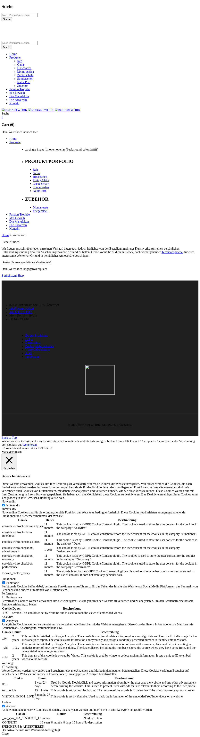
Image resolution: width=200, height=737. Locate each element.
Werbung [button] (7, 663)
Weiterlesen (29, 444)
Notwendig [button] (8, 501)
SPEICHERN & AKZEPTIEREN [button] (23, 726)
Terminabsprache (172, 252)
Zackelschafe (41, 183)
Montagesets (40, 207)
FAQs (29, 339)
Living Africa (41, 180)
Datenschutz (32, 342)
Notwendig (13, 505)
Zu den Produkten (36, 335)
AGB (28, 353)
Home (5, 235)
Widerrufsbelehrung (37, 349)
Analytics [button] (7, 617)
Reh (35, 169)
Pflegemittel (40, 211)
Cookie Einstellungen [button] (16, 448)
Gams (36, 173)
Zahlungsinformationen (39, 346)
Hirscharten (40, 176)
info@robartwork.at (21, 308)
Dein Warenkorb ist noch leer (20, 132)
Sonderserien (41, 187)
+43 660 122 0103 (20, 312)
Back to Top (9, 437)
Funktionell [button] (9, 579)
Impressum (32, 356)
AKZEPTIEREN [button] (42, 448)
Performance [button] (9, 593)
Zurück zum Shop (13, 275)
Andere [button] (6, 702)
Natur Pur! (39, 190)
